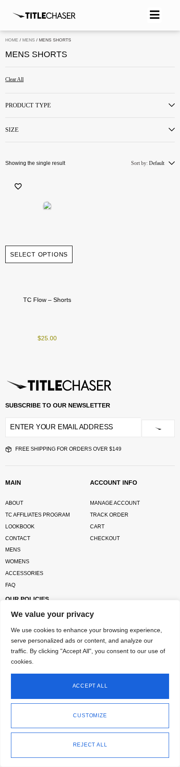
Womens (17, 561)
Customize (90, 715)
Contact (17, 538)
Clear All (14, 79)
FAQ (10, 585)
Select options (39, 254)
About (14, 503)
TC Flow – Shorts (47, 299)
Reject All (90, 745)
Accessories (24, 573)
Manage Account (115, 503)
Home (11, 40)
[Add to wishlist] (18, 186)
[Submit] (158, 428)
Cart (97, 527)
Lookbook (20, 527)
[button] (44, 205)
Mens (28, 40)
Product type (28, 105)
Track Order (109, 515)
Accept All (90, 686)
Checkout (105, 538)
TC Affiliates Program (37, 515)
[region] (90, 683)
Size (12, 130)
